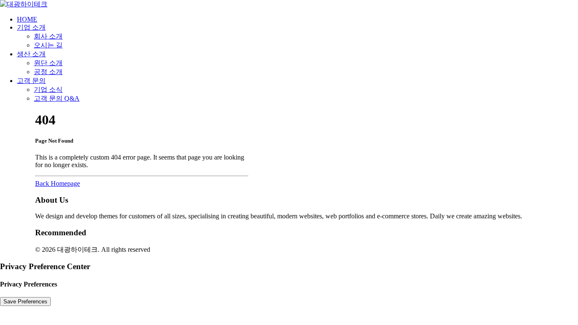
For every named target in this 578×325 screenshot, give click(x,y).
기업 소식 (48, 89)
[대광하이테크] (289, 4)
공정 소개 (48, 71)
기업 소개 (31, 27)
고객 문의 (31, 80)
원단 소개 (48, 62)
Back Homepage (57, 183)
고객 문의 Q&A (57, 98)
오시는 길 (48, 45)
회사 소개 (48, 36)
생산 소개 (31, 54)
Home (27, 19)
